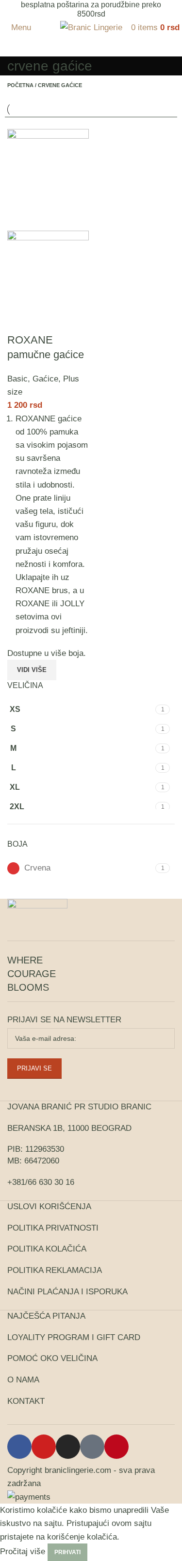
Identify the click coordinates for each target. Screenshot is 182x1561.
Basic (17, 378)
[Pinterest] (116, 1446)
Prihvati (67, 1552)
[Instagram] (68, 1446)
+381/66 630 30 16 (40, 1182)
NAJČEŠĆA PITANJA (46, 1316)
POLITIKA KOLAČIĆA (46, 1248)
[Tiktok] (92, 1446)
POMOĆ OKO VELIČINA (52, 1358)
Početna (20, 85)
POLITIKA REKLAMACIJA (54, 1270)
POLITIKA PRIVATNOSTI (53, 1228)
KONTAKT (26, 1401)
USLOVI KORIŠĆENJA (49, 1206)
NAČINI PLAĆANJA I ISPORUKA (67, 1291)
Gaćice (45, 378)
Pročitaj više (22, 1551)
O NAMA (23, 1379)
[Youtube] (44, 1446)
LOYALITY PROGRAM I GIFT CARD (73, 1337)
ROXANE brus (42, 590)
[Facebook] (19, 1446)
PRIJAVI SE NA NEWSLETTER (64, 1019)
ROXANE (33, 603)
